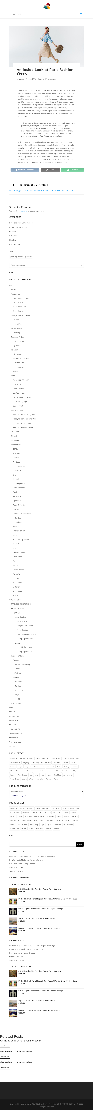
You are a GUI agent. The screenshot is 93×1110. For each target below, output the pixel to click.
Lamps (17, 643)
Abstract (16, 453)
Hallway (73, 763)
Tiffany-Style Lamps (24, 651)
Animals (16, 457)
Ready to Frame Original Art (24, 419)
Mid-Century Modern (21, 539)
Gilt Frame (56, 763)
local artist (50, 767)
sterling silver (68, 775)
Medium (75, 767)
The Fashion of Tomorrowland (33, 185)
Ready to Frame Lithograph (24, 414)
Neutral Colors (27, 771)
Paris (15, 561)
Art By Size (15, 294)
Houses (16, 526)
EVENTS (12, 707)
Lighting (12, 240)
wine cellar (39, 779)
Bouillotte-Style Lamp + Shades (21, 223)
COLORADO (15, 729)
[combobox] (46, 795)
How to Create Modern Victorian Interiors (26, 860)
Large (20, 767)
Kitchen (12, 767)
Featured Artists (17, 337)
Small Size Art (18, 311)
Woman (48, 779)
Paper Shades (22, 630)
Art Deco (16, 462)
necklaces (19, 690)
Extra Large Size (37, 763)
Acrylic (13, 289)
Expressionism (19, 488)
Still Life (16, 578)
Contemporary (19, 483)
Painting (14, 350)
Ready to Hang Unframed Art (24, 427)
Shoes (17, 669)
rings (42, 775)
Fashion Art (17, 496)
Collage (16, 320)
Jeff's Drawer (18, 673)
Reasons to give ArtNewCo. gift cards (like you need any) (32, 856)
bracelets (18, 681)
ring (36, 775)
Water (31, 779)
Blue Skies (45, 758)
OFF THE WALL (17, 703)
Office (58, 771)
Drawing (16, 332)
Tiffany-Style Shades (25, 638)
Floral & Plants (19, 505)
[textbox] (19, 795)
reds (31, 775)
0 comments (51, 79)
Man (15, 535)
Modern (16, 544)
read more (5, 1046)
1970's (15, 449)
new (35, 771)
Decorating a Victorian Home (20, 227)
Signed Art (15, 440)
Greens (65, 763)
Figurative (17, 500)
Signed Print (18, 406)
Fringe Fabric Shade (25, 625)
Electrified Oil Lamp (24, 647)
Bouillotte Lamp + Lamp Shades (22, 864)
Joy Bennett (17, 345)
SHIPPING (13, 725)
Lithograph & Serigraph (22, 397)
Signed (16, 371)
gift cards (28, 257)
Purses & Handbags (23, 664)
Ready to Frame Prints (22, 423)
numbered (49, 771)
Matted (59, 767)
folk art (12, 712)
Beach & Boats (19, 466)
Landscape (19, 522)
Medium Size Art (19, 307)
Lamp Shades (20, 617)
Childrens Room (68, 758)
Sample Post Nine (16, 871)
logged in (23, 211)
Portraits (16, 574)
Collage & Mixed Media (20, 315)
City (14, 475)
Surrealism (17, 582)
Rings (17, 694)
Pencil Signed (22, 775)
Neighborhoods (19, 552)
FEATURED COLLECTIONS (21, 604)
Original (75, 771)
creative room (15, 763)
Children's (17, 470)
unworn (24, 779)
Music (15, 548)
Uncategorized (15, 244)
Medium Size (14, 771)
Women (16, 595)
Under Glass (14, 779)
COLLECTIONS (15, 600)
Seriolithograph (21, 401)
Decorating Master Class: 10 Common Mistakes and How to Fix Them (41, 190)
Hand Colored (18, 389)
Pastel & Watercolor (21, 358)
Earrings (18, 686)
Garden (18, 518)
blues (38, 758)
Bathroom (13, 758)
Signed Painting (15, 733)
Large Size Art (18, 302)
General (12, 231)
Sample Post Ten (16, 867)
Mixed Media (18, 324)
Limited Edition (19, 393)
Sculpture (15, 432)
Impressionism (19, 531)
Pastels (12, 775)
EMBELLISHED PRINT (21, 380)
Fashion (41, 79)
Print (13, 376)
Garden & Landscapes (22, 513)
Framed (47, 763)
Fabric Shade (22, 621)
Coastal (16, 479)
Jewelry (16, 677)
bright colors (56, 758)
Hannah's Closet (17, 656)
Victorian (16, 587)
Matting (66, 767)
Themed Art (16, 444)
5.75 (18, 699)
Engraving (17, 384)
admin (21, 79)
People (15, 565)
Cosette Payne (18, 341)
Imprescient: (26, 1104)
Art (10, 285)
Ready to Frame (17, 410)
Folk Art (16, 509)
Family (15, 492)
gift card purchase (16, 257)
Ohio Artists (18, 557)
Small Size (57, 775)
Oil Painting (17, 354)
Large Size (28, 767)
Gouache (20, 367)
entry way (26, 763)
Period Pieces (18, 569)
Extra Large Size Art (21, 298)
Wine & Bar (17, 591)
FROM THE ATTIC (18, 608)
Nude (41, 771)
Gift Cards (13, 236)
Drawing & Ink (17, 328)
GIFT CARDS (14, 716)
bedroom (30, 758)
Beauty (22, 758)
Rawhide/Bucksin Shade (26, 634)
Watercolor (19, 363)
